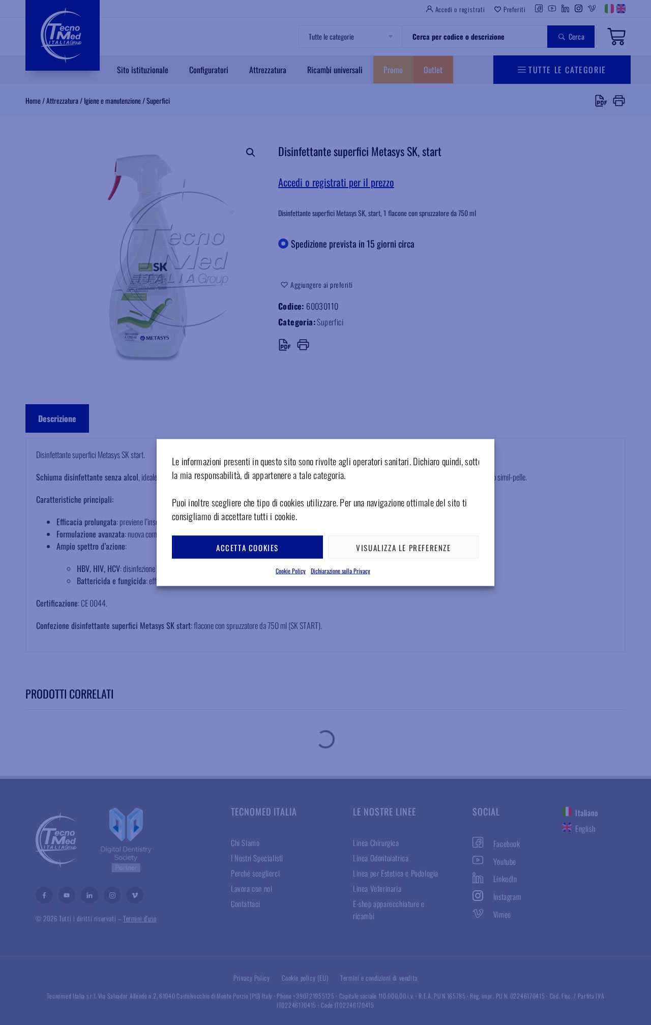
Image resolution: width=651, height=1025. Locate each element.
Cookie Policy (291, 570)
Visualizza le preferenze (403, 547)
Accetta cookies (247, 547)
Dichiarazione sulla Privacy (340, 570)
